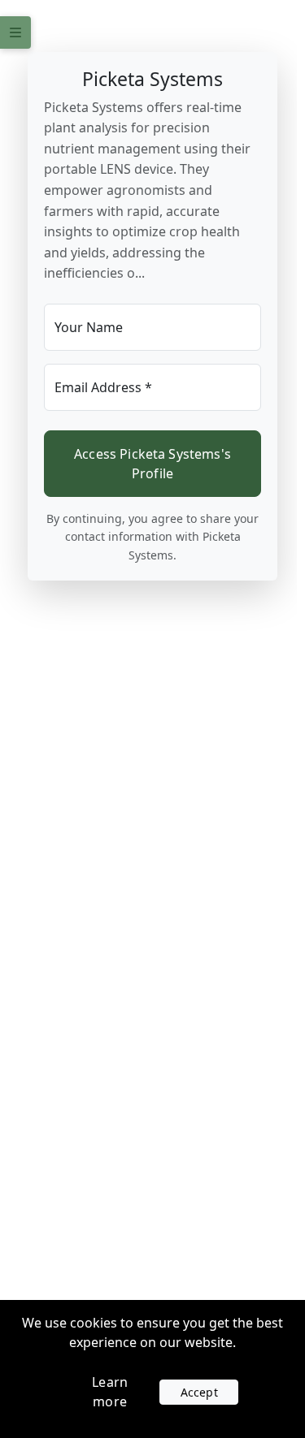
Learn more (110, 1391)
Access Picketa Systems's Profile (152, 463)
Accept (199, 1392)
